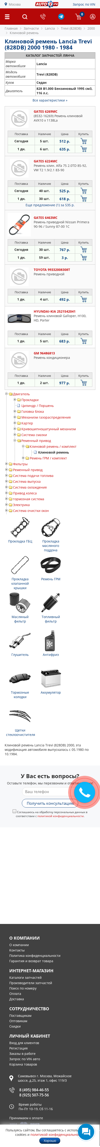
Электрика (21, 505)
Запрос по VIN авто (24, 1059)
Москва (15, 4)
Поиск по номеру (23, 988)
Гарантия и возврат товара (31, 961)
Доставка (16, 999)
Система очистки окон (31, 510)
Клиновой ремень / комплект (53, 446)
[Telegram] (61, 18)
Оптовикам (18, 1021)
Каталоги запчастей (25, 977)
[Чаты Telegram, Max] (86, 1132)
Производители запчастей (30, 983)
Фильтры (20, 464)
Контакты (17, 950)
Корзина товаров (23, 1064)
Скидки (15, 1026)
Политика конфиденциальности (34, 955)
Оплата (15, 993)
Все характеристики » (50, 100)
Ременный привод (36, 440)
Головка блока (32, 411)
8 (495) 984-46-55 (34, 1089)
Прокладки (30, 400)
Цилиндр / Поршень (37, 405)
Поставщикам (20, 1015)
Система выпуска (27, 481)
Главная (11, 28)
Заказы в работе (22, 1053)
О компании (19, 945)
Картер (27, 423)
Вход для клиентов (24, 1043)
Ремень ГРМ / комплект (48, 458)
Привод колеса (25, 493)
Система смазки (34, 435)
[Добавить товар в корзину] (83, 141)
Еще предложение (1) (50, 205)
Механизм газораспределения (46, 417)
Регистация (18, 1048)
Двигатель (21, 394)
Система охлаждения (30, 487)
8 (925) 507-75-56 (34, 1095)
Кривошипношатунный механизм (48, 429)
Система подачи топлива (33, 475)
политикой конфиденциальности (60, 816)
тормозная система (28, 499)
